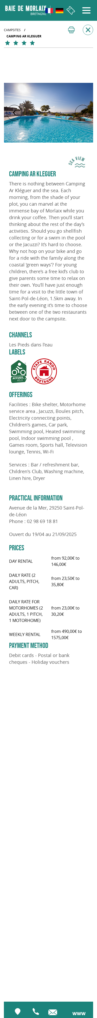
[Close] (88, 30)
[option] (48, 112)
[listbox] (48, 112)
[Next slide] (83, 112)
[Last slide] (14, 112)
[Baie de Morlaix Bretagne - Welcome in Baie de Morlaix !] (27, 10)
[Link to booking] (70, 10)
